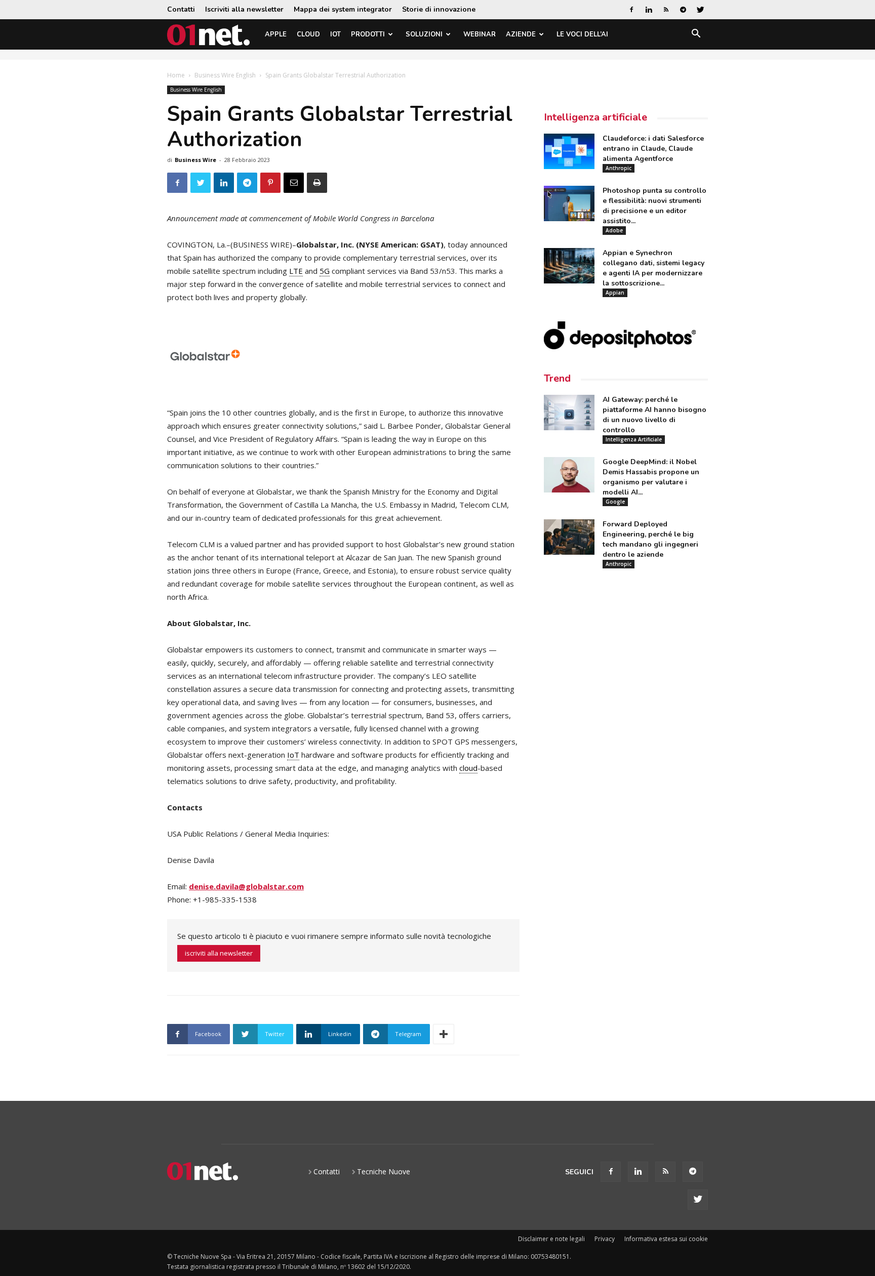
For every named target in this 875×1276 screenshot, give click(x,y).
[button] (696, 35)
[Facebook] (631, 9)
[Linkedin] (648, 9)
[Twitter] (700, 9)
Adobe (614, 230)
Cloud (308, 34)
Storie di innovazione (438, 9)
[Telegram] (683, 9)
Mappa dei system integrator (343, 9)
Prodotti (368, 34)
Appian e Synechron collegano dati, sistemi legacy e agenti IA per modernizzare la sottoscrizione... (653, 268)
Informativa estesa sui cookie (666, 1238)
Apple (276, 34)
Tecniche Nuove (383, 1171)
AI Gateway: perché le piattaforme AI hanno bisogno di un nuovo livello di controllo (654, 415)
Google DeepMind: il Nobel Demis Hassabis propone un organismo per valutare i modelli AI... (651, 477)
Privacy (604, 1238)
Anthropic (618, 168)
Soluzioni (424, 34)
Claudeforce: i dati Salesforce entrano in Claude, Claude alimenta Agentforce (653, 148)
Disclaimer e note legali (551, 1238)
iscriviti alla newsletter (219, 953)
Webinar (479, 34)
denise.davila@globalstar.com (246, 886)
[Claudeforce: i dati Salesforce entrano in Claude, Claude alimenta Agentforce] (569, 151)
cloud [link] (468, 768)
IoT (335, 34)
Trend (557, 378)
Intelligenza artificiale (595, 117)
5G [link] (325, 271)
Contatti (181, 9)
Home (176, 75)
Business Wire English (225, 75)
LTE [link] (296, 271)
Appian (615, 292)
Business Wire (195, 159)
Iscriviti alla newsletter (244, 9)
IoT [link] (293, 755)
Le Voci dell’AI (582, 34)
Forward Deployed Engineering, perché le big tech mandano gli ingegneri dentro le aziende (650, 539)
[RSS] (665, 9)
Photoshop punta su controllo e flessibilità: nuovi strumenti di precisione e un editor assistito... (654, 206)
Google (615, 501)
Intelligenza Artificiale (634, 439)
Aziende (521, 34)
